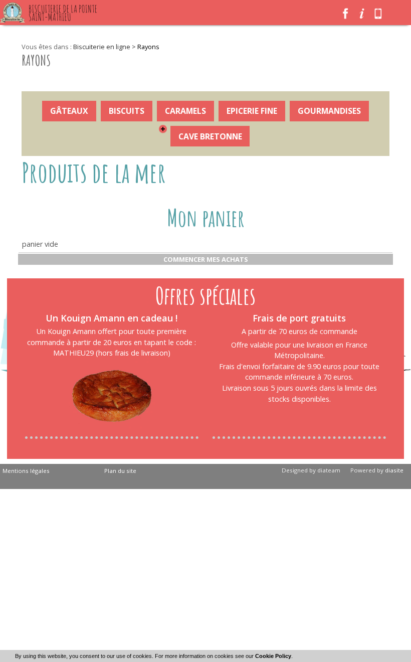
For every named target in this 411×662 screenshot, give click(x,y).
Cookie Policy (273, 656)
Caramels (185, 110)
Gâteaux (69, 110)
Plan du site (120, 470)
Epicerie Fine (252, 110)
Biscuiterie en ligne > (105, 46)
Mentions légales (26, 470)
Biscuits (126, 110)
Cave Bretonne (210, 136)
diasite (394, 470)
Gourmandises (329, 110)
